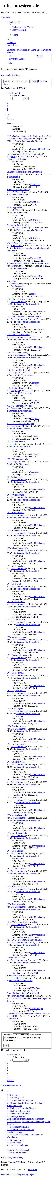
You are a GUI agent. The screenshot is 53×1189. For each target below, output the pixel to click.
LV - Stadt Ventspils (16, 904)
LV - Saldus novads (15, 762)
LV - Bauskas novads (16, 726)
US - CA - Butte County (18, 352)
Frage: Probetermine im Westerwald (23, 993)
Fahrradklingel (17, 996)
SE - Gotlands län (15, 477)
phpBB (15, 1162)
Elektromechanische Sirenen (29, 230)
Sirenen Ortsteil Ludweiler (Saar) (21, 975)
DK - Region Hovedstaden (19, 388)
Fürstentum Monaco (16, 957)
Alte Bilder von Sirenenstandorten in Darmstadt (28, 263)
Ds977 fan (15, 174)
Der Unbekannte (18, 301)
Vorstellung (12, 281)
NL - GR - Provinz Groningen (20, 423)
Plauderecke (14, 177)
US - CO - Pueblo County (18, 334)
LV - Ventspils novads (17, 815)
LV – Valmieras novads (17, 459)
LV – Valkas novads (16, 441)
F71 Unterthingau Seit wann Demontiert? (25, 154)
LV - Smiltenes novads (17, 530)
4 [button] (7, 109)
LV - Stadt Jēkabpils (16, 601)
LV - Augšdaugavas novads (19, 655)
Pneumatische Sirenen (32, 141)
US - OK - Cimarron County (20, 299)
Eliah (13, 156)
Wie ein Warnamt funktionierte (20, 243)
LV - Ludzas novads (16, 619)
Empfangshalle (17, 286)
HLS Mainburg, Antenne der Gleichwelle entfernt (29, 136)
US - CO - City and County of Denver (24, 317)
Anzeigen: (8, 1034)
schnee (14, 283)
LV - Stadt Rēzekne (15, 566)
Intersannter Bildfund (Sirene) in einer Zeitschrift (28, 1013)
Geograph (15, 372)
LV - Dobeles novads (16, 744)
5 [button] (7, 111)
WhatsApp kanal (14, 207)
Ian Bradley (18, 1157)
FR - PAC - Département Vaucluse (22, 922)
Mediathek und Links (18, 194)
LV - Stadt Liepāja (15, 851)
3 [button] (7, 106)
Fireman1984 (17, 245)
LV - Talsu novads (15, 797)
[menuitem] (23, 27)
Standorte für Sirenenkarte (28, 304)
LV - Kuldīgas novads (17, 833)
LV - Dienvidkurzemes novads (20, 779)
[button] (13, 93)
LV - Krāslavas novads (17, 637)
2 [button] (7, 103)
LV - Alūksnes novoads (17, 548)
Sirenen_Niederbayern (21, 138)
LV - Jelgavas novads (16, 690)
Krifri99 (14, 1016)
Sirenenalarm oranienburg (18, 189)
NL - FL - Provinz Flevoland (19, 406)
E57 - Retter (16, 978)
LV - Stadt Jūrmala (15, 673)
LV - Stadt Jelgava (15, 708)
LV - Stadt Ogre (14, 584)
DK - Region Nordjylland (18, 370)
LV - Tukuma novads (16, 868)
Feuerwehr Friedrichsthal (18, 225)
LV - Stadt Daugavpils (17, 886)
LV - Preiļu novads (15, 495)
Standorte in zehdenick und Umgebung (24, 172)
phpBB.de (32, 1169)
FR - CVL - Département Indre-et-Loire (24, 940)
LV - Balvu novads (15, 512)
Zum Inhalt (6, 17)
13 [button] (8, 116)
